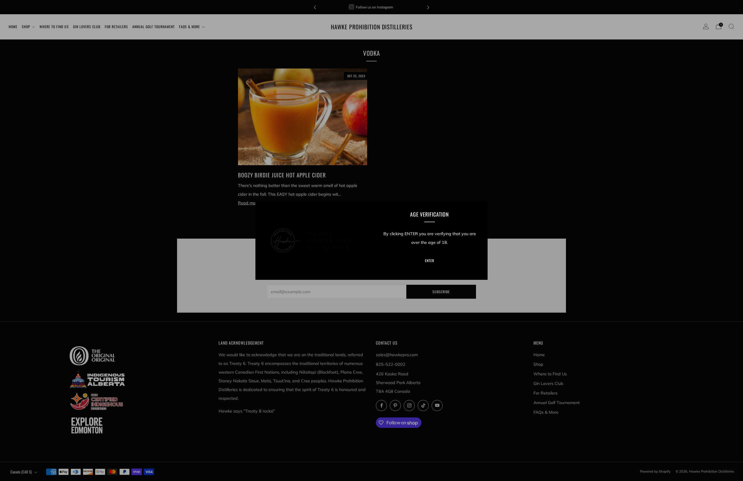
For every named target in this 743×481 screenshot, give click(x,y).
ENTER (429, 260)
